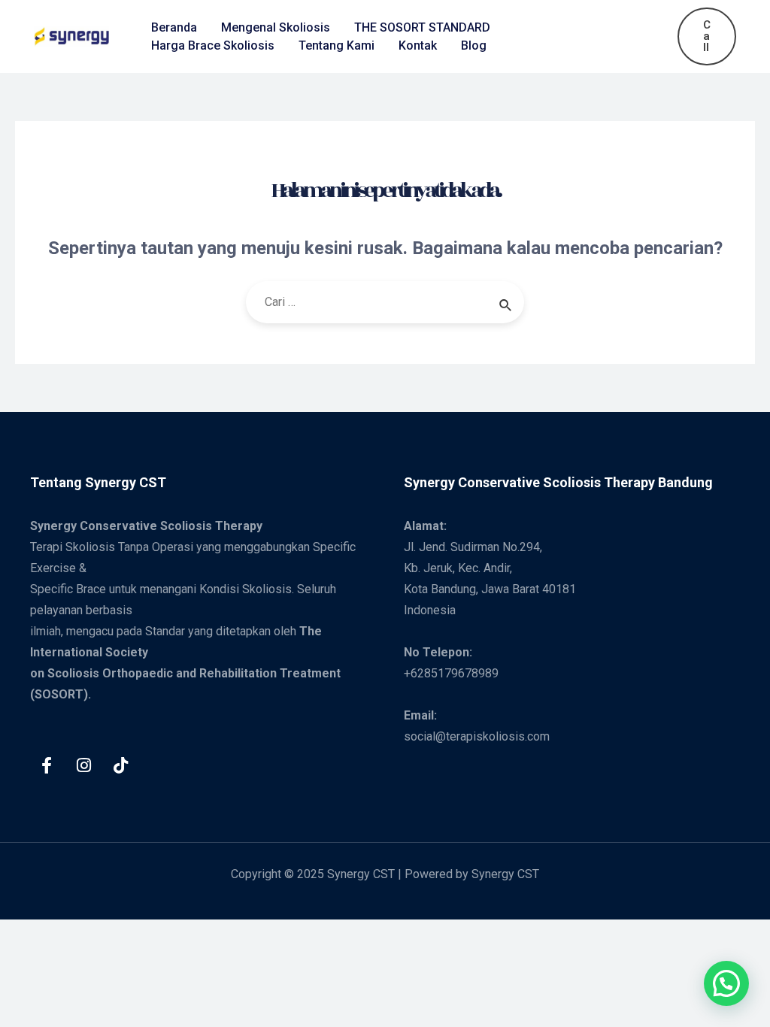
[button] (726, 983)
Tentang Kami (336, 45)
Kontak (418, 45)
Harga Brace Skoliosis (212, 45)
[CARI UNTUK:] (385, 302)
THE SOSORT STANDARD (422, 27)
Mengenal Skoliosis (275, 27)
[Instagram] (83, 765)
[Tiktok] (120, 765)
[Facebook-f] (46, 765)
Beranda (174, 27)
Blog (474, 45)
